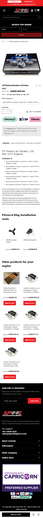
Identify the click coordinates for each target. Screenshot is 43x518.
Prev (36, 85)
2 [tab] (21, 257)
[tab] (6, 143)
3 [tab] (25, 257)
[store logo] (21, 10)
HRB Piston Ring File (30, 240)
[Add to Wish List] (33, 514)
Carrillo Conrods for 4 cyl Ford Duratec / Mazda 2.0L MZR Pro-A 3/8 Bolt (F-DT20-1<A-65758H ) (31, 327)
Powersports (28, 1)
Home (3, 41)
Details (6, 143)
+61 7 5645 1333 (15, 5)
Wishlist (35, 10)
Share (38, 514)
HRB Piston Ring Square (11, 241)
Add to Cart (9, 303)
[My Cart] (38, 10)
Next (40, 85)
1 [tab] (19, 257)
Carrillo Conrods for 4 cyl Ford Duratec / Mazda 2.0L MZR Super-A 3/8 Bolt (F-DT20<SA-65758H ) (12, 364)
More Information (18, 143)
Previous (3, 239)
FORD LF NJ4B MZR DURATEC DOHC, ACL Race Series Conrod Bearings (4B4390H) (10, 290)
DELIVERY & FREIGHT (33, 143)
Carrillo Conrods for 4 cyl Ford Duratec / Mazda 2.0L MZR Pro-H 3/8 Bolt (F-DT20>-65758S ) (12, 327)
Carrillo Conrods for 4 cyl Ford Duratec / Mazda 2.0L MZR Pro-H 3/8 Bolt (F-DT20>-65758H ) (31, 290)
